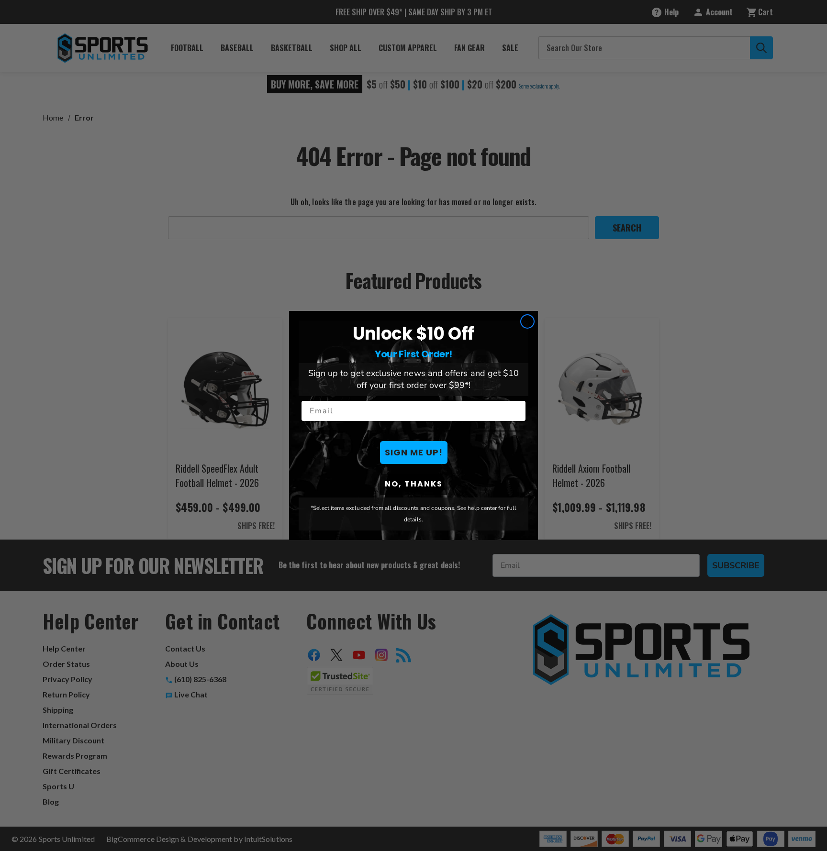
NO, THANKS (414, 483)
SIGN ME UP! (414, 452)
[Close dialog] (527, 321)
